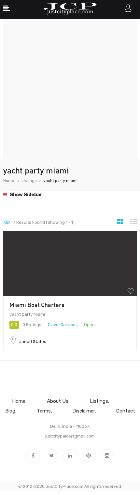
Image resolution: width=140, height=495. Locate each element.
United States (32, 341)
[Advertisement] (70, 89)
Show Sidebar (25, 194)
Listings (29, 180)
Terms (44, 411)
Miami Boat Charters (36, 304)
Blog (10, 411)
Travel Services (63, 324)
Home (8, 180)
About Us (57, 401)
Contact (125, 411)
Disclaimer (83, 411)
